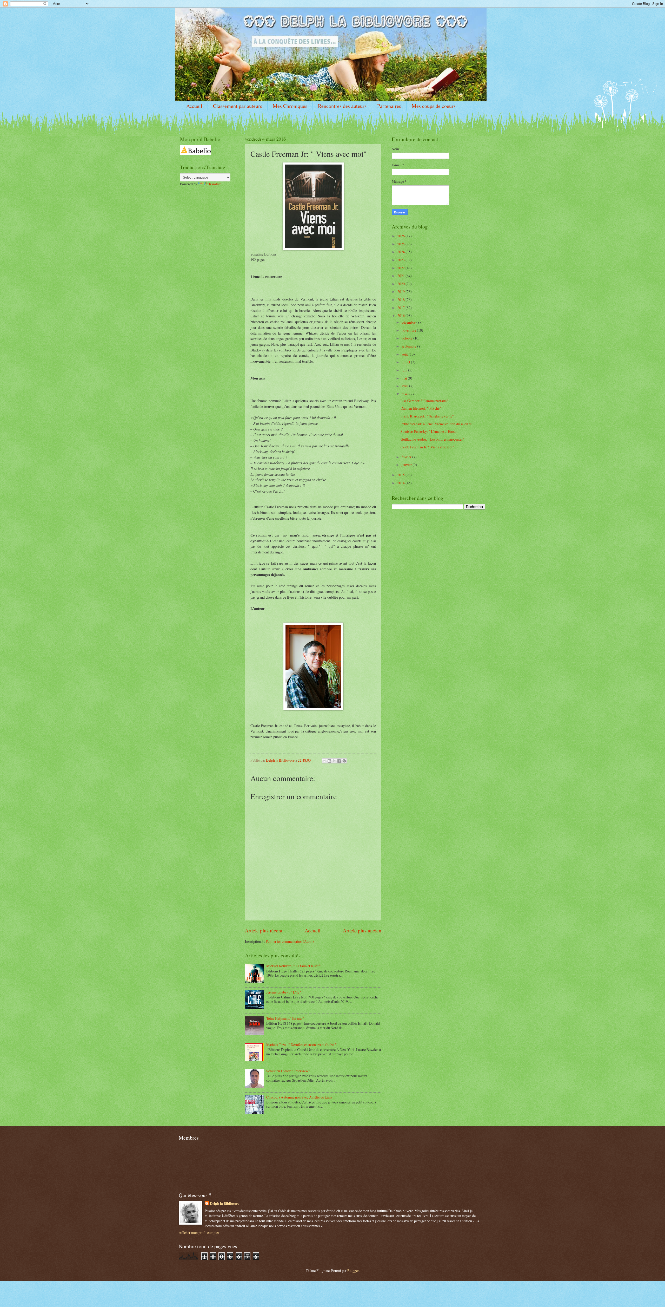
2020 (401, 283)
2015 (401, 474)
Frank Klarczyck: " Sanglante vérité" (427, 416)
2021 (401, 275)
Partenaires (389, 105)
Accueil (194, 105)
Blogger (353, 1270)
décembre (409, 322)
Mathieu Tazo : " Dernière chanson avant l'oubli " (301, 1044)
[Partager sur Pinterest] (344, 760)
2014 (401, 482)
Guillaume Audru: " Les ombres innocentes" (432, 439)
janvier (407, 464)
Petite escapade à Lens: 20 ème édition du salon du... (438, 423)
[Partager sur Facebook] (339, 760)
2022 (401, 267)
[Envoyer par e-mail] (324, 760)
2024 (401, 251)
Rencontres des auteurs (342, 105)
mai (405, 378)
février (407, 456)
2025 (401, 243)
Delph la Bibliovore (224, 1203)
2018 (401, 299)
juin (405, 370)
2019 (401, 291)
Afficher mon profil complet (199, 1232)
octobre (407, 338)
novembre (409, 330)
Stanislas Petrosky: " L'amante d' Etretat (429, 431)
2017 (401, 307)
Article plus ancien (362, 930)
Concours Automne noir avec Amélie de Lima (299, 1097)
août (405, 354)
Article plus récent (263, 930)
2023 (401, 259)
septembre (409, 346)
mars (405, 393)
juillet (406, 362)
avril (405, 385)
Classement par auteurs (237, 105)
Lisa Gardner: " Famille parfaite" (424, 400)
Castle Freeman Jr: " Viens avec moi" (427, 447)
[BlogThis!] (329, 760)
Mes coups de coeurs (434, 105)
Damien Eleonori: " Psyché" (421, 408)
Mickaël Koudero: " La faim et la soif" (293, 965)
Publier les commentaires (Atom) (290, 941)
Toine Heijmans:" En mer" (285, 1018)
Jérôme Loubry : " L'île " (284, 992)
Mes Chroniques (290, 105)
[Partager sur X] (334, 760)
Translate (214, 183)
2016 (401, 315)
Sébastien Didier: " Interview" (288, 1070)
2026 (401, 235)
